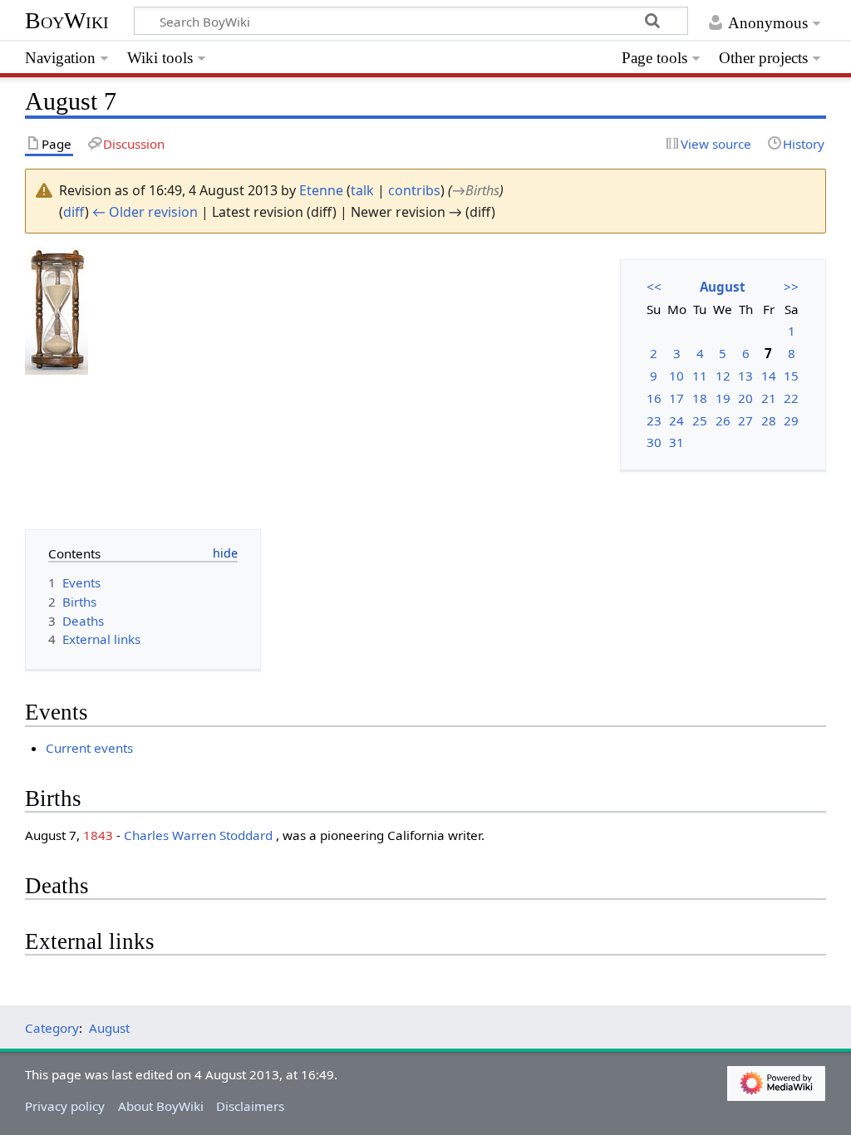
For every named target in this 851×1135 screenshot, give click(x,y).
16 (654, 398)
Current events (89, 747)
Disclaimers (250, 1106)
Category (52, 1028)
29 (791, 420)
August (722, 286)
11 (699, 375)
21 (768, 398)
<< (654, 286)
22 (791, 398)
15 (791, 375)
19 (723, 398)
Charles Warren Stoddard (198, 835)
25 (699, 420)
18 (699, 398)
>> (791, 286)
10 (676, 375)
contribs (414, 190)
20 (745, 398)
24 (676, 420)
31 (676, 442)
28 (768, 420)
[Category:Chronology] (56, 309)
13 (745, 375)
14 (768, 375)
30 (654, 442)
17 (676, 398)
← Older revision (145, 212)
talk (362, 190)
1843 (98, 835)
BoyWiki (67, 20)
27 (745, 420)
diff (74, 212)
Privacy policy (65, 1106)
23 (654, 420)
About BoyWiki (161, 1106)
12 (723, 375)
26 (723, 420)
